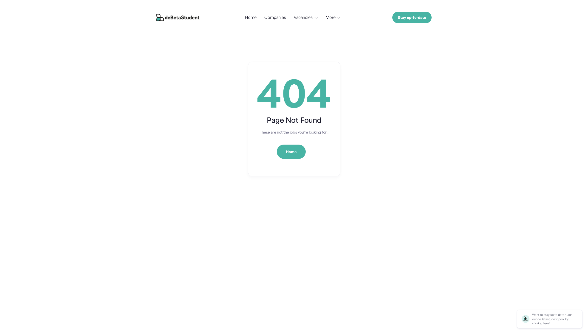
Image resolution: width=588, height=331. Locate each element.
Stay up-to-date (412, 17)
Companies (275, 17)
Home (251, 17)
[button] (306, 17)
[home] (178, 17)
